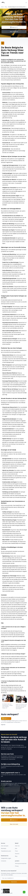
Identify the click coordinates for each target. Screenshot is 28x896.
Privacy (17, 866)
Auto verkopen (4, 846)
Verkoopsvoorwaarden (20, 863)
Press (16, 851)
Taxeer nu (14, 27)
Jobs (16, 848)
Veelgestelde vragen (6, 858)
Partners (17, 853)
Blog (6, 6)
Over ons (17, 846)
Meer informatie (14, 31)
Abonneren (14, 882)
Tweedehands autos (6, 851)
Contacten (3, 861)
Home (2, 6)
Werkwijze (3, 848)
